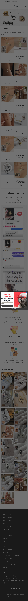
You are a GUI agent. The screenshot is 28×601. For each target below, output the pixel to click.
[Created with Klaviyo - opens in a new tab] (14, 308)
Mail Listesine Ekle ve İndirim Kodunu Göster (7, 305)
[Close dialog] (26, 293)
